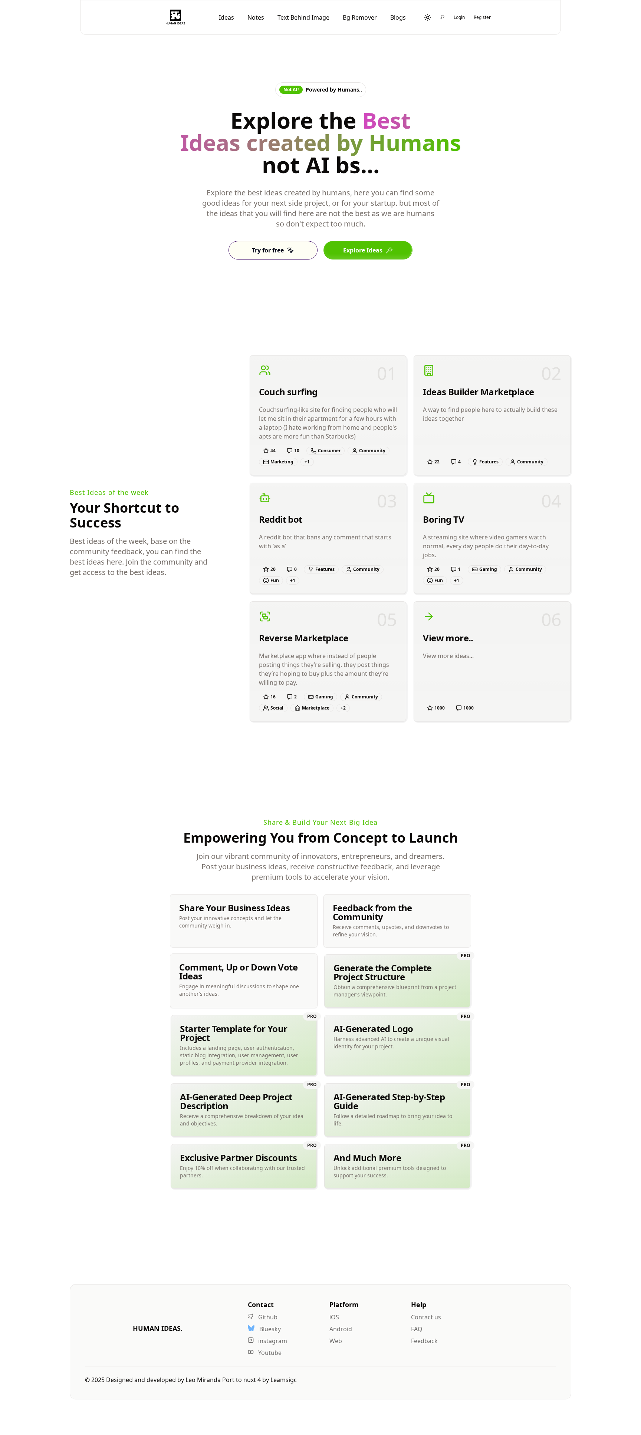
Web (335, 1341)
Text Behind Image (303, 17)
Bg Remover (360, 17)
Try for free (268, 250)
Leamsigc (283, 1380)
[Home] (175, 17)
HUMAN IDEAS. (158, 1328)
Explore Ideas (362, 250)
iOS (334, 1317)
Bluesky (269, 1329)
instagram (272, 1341)
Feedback (424, 1341)
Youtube (269, 1353)
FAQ (417, 1329)
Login (459, 17)
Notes (255, 17)
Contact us (426, 1317)
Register (482, 17)
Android (340, 1329)
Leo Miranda (203, 1380)
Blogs (398, 17)
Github (267, 1317)
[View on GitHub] (442, 17)
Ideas (226, 17)
